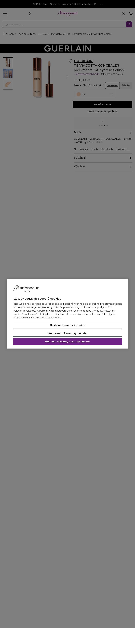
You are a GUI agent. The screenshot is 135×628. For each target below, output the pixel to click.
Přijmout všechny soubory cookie (67, 341)
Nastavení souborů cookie (67, 325)
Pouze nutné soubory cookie (67, 333)
